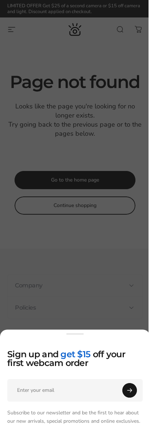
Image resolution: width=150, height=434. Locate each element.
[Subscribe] (129, 390)
